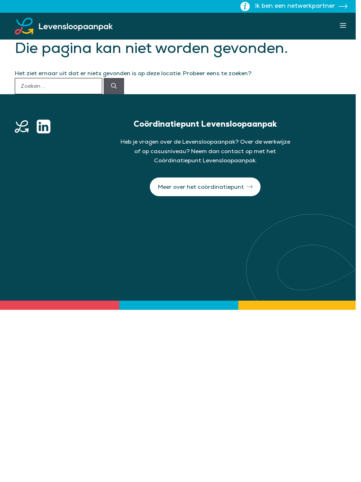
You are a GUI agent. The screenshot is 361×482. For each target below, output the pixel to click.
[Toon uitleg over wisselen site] (245, 6)
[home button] (22, 126)
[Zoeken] (114, 86)
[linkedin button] (43, 126)
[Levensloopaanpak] (64, 26)
